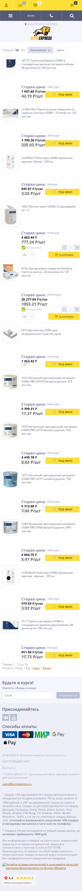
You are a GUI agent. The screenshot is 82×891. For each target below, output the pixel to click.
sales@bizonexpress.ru (17, 784)
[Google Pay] (58, 734)
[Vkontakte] (5, 717)
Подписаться (68, 695)
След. (36, 668)
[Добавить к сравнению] (24, 95)
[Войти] (6, 5)
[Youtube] (13, 717)
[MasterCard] (25, 734)
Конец (47, 668)
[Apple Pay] (9, 742)
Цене (60, 50)
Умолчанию (38, 50)
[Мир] (42, 734)
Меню (31, 15)
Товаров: (8, 50)
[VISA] (9, 734)
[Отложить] (32, 255)
